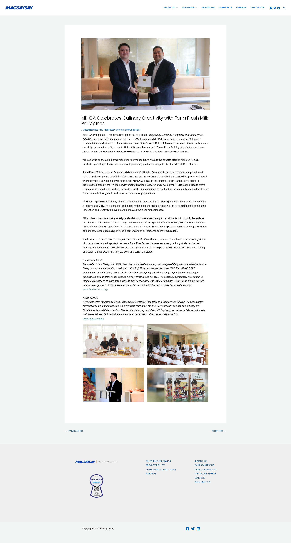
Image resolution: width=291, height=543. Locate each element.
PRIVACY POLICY (155, 465)
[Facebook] (271, 8)
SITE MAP (151, 473)
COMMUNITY (225, 8)
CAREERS (241, 8)
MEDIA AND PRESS (205, 473)
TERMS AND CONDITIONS (161, 469)
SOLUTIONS (188, 8)
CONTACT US (257, 8)
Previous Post (74, 430)
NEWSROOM (208, 8)
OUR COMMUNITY (206, 469)
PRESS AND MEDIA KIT (158, 461)
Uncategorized (90, 129)
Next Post (219, 430)
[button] (284, 7)
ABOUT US (169, 8)
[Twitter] (274, 8)
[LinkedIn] (278, 8)
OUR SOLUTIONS (204, 465)
